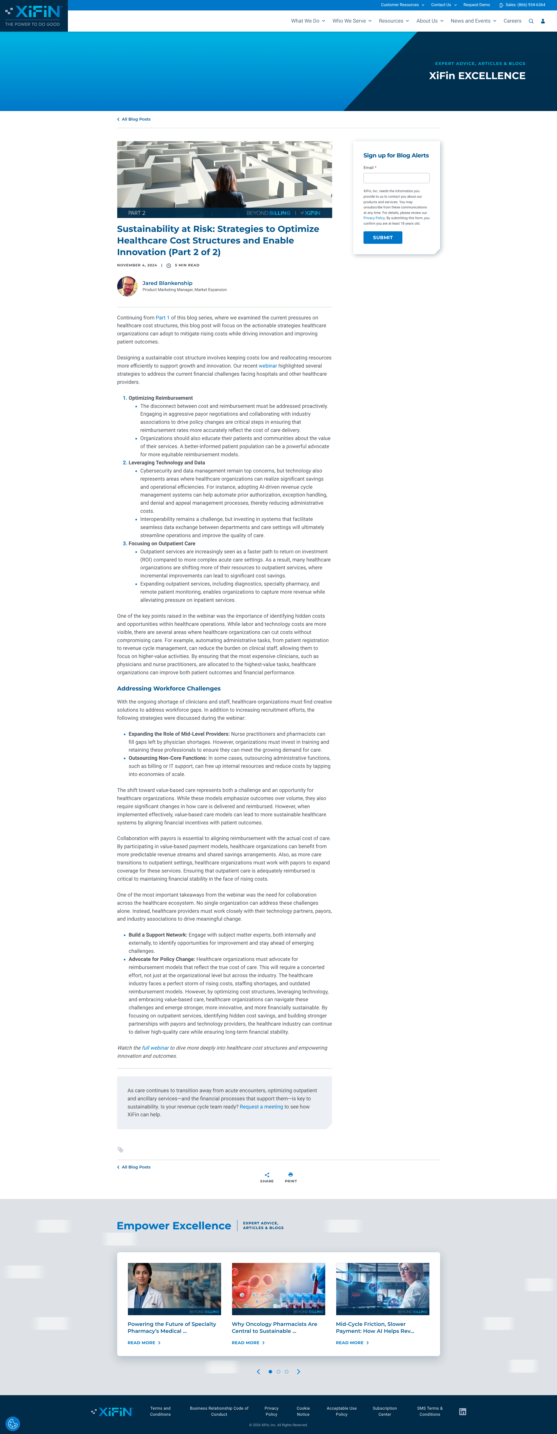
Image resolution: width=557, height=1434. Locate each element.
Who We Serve (349, 21)
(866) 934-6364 (531, 5)
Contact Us (441, 5)
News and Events (471, 21)
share (267, 1181)
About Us (426, 21)
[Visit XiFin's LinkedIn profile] (462, 1411)
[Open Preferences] (13, 1424)
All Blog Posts (136, 119)
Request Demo (477, 5)
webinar (268, 366)
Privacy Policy (374, 218)
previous (263, 1371)
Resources (391, 21)
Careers (513, 21)
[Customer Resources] (543, 21)
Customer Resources (400, 5)
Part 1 (163, 318)
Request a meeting (261, 1107)
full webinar (154, 1048)
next (304, 1371)
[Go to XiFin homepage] (34, 16)
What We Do (305, 21)
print (291, 1181)
